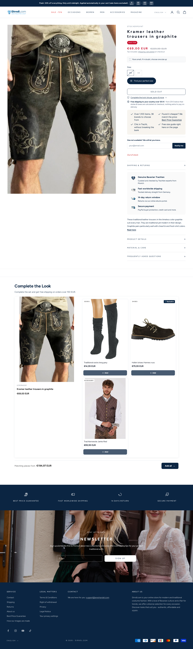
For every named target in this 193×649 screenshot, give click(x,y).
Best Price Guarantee (172, 120)
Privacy (43, 607)
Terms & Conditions (48, 597)
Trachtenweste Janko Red (95, 441)
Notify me (179, 146)
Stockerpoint (135, 26)
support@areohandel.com (97, 597)
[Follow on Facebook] (8, 630)
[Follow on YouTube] (22, 630)
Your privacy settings (49, 616)
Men (102, 12)
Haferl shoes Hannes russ (143, 362)
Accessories (117, 12)
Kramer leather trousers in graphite (35, 389)
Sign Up (120, 558)
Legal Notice (45, 611)
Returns (10, 607)
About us (11, 611)
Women (90, 12)
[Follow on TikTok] (30, 630)
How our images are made (18, 621)
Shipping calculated (146, 52)
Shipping (11, 602)
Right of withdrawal (48, 602)
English (159, 12)
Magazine (136, 12)
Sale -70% (56, 12)
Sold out (156, 92)
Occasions (74, 12)
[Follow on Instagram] (15, 630)
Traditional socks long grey (95, 362)
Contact (10, 597)
